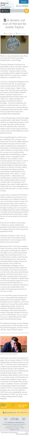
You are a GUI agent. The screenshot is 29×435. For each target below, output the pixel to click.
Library (7, 33)
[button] (5, 11)
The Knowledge (21, 33)
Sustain (13, 33)
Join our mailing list (22, 6)
